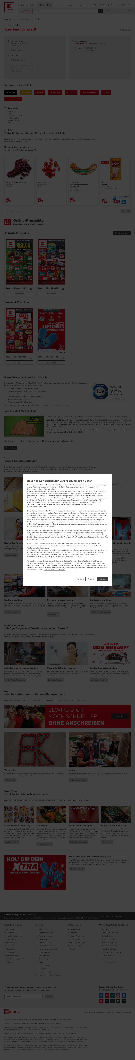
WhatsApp (124, 1001)
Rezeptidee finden (11, 842)
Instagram (118, 995)
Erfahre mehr (10, 780)
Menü (27, 11)
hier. (44, 539)
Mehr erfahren (10, 448)
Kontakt (128, 11)
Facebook (101, 995)
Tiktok (112, 1001)
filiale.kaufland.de (13, 925)
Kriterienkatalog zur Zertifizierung (56, 405)
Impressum (87, 1012)
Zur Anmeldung (11, 555)
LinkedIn (124, 995)
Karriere (121, 11)
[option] (19, 181)
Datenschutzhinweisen (96, 537)
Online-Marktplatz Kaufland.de (114, 925)
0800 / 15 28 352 (33, 915)
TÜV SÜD (34, 405)
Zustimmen (103, 579)
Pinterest (101, 1001)
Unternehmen (112, 11)
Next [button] (128, 211)
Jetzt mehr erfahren (77, 869)
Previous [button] (123, 211)
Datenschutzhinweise (97, 1012)
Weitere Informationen (99, 680)
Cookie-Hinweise (109, 1012)
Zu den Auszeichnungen (78, 842)
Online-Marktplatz (27, 5)
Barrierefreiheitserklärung (123, 1012)
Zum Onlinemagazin (45, 844)
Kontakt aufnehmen (55, 680)
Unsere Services (23, 19)
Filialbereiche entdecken (78, 780)
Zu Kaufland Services (12, 612)
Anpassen (91, 579)
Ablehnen (80, 579)
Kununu (107, 1001)
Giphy (118, 1001)
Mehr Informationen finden (100, 612)
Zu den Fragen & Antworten (15, 680)
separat (104, 491)
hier (48, 1029)
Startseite (7, 19)
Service (39, 925)
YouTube (107, 995)
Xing (112, 995)
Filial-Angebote (45, 5)
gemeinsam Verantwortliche (41, 493)
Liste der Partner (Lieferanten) (55, 570)
